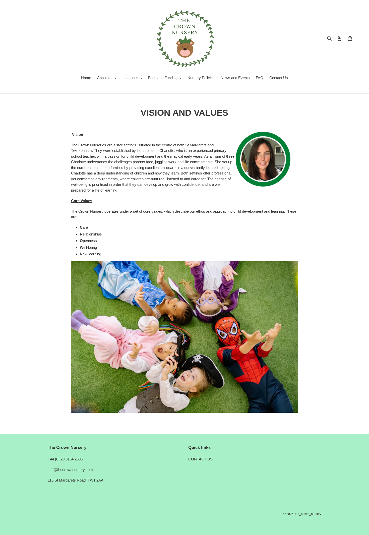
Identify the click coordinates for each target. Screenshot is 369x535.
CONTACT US (200, 459)
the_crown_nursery (308, 514)
